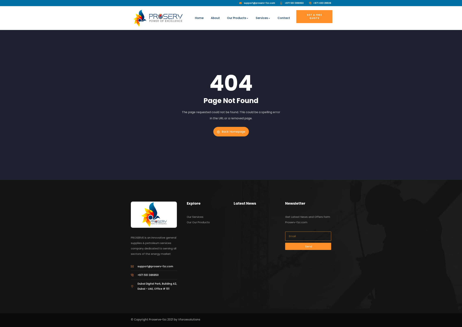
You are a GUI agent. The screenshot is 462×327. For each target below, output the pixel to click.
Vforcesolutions (189, 319)
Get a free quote (314, 16)
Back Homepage (233, 132)
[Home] (140, 18)
